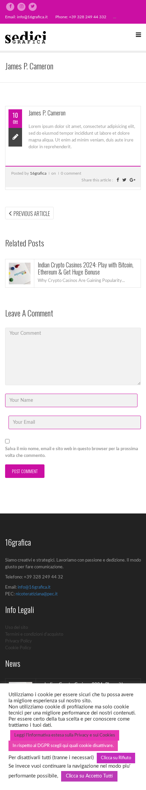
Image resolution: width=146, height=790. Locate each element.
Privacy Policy (18, 641)
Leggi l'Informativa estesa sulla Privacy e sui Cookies (64, 735)
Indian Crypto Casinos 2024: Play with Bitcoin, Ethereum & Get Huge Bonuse (85, 268)
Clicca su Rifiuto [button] (116, 758)
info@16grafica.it (32, 17)
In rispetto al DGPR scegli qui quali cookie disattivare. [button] (63, 746)
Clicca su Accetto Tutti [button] (89, 776)
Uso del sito (16, 628)
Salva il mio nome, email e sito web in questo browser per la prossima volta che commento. (71, 452)
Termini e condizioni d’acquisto (34, 634)
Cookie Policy (18, 648)
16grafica (38, 173)
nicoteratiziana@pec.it (37, 594)
